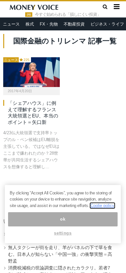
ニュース (11, 24)
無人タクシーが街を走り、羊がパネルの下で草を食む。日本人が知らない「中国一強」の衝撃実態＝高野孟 (60, 254)
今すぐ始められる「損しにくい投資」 (68, 14)
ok (62, 219)
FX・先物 (49, 24)
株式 (30, 24)
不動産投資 (74, 24)
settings (62, 233)
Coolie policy (102, 205)
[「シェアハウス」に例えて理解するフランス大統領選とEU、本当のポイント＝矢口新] (31, 72)
